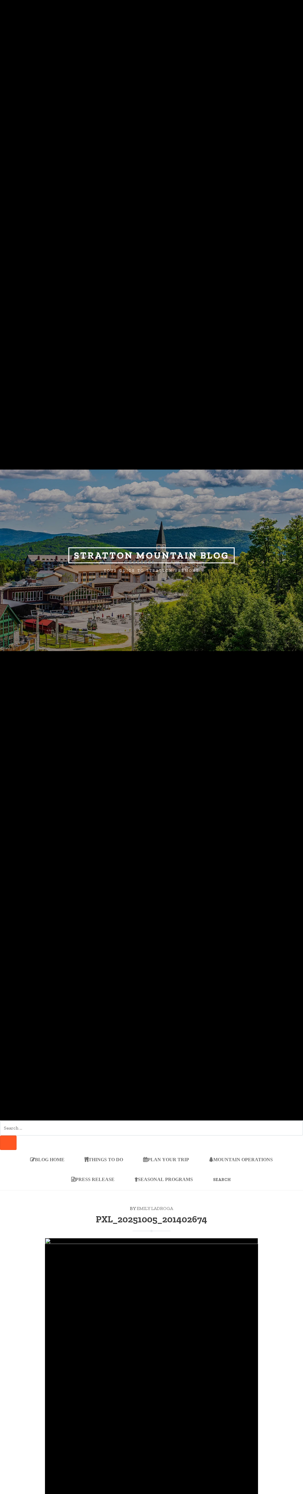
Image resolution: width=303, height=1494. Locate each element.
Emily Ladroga (155, 1208)
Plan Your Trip (168, 1159)
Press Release (95, 1179)
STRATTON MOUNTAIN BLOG (151, 555)
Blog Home (50, 1159)
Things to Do (105, 1159)
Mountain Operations (243, 1159)
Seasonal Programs (165, 1179)
